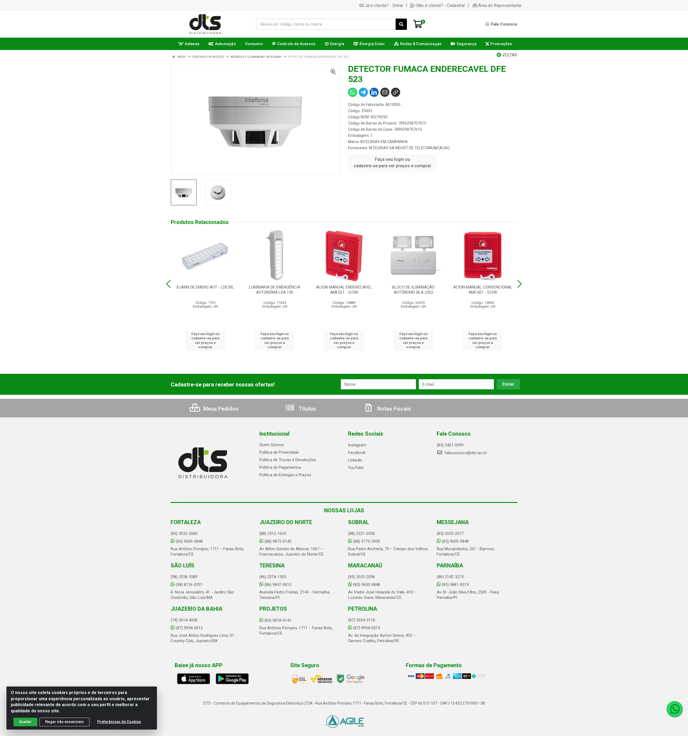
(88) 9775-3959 (366, 541)
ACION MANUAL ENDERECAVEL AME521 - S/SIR (344, 290)
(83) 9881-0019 (455, 584)
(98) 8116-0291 (189, 584)
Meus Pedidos (220, 409)
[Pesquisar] (401, 24)
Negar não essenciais (64, 722)
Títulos (307, 409)
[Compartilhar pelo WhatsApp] (352, 92)
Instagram (357, 445)
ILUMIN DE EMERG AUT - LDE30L (205, 287)
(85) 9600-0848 (189, 541)
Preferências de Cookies (119, 722)
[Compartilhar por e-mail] (384, 92)
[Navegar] (168, 284)
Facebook (357, 452)
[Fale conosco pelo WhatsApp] (674, 709)
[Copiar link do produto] (395, 92)
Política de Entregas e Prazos (285, 474)
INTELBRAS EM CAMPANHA (384, 142)
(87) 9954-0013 (189, 627)
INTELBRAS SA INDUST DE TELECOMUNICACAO (409, 148)
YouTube (356, 467)
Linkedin (355, 460)
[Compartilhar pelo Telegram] (363, 92)
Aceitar (25, 722)
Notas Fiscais (393, 409)
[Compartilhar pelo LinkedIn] (374, 92)
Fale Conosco (503, 24)
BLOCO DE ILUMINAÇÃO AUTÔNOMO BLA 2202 (413, 290)
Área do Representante (499, 5)
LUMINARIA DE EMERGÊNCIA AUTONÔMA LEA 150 (274, 290)
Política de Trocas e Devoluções (287, 459)
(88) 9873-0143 (277, 541)
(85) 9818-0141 (277, 620)
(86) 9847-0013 (277, 584)
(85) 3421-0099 (450, 445)
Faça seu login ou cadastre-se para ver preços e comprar (392, 162)
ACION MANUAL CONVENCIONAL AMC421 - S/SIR (483, 290)
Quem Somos (271, 444)
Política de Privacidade (279, 452)
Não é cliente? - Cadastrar (440, 5)
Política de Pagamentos (280, 467)
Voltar (509, 55)
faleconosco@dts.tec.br (465, 452)
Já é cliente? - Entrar (384, 5)
